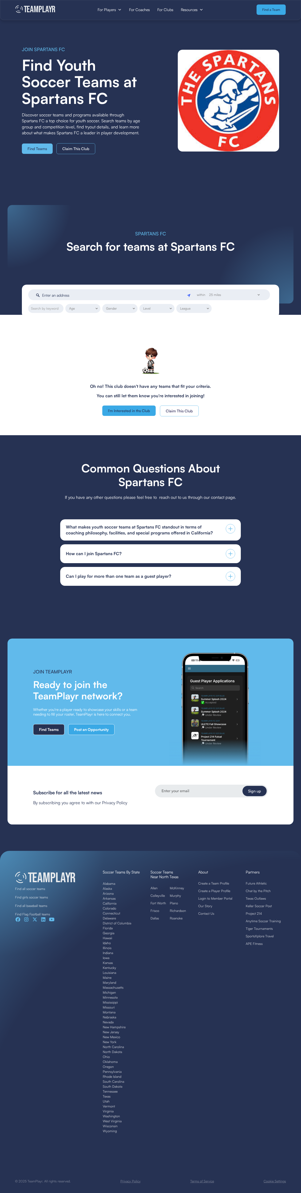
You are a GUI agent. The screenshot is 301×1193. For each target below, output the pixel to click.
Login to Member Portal (215, 898)
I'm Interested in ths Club (129, 410)
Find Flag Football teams (32, 914)
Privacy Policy (130, 1181)
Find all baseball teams (31, 906)
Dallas (154, 918)
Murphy (175, 896)
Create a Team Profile (213, 883)
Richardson (178, 911)
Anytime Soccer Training (263, 921)
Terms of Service (202, 1181)
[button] (109, 9)
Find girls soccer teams (31, 897)
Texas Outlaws (256, 898)
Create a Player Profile (214, 891)
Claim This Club (75, 148)
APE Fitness (254, 944)
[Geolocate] (189, 295)
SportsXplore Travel (260, 936)
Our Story (205, 906)
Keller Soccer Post (259, 906)
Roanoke (176, 918)
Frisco (154, 911)
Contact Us (206, 913)
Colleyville (157, 896)
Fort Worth (158, 903)
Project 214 (254, 913)
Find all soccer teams (30, 889)
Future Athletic (256, 883)
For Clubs (165, 9)
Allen (154, 888)
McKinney (177, 888)
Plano (174, 903)
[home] (43, 9)
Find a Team (271, 10)
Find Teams (37, 148)
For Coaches (139, 9)
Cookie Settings (275, 1181)
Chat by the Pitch (258, 891)
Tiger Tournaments (259, 929)
